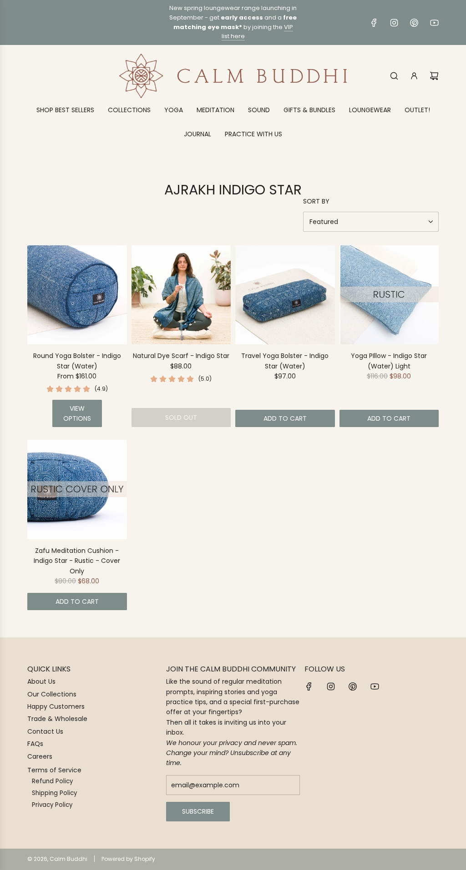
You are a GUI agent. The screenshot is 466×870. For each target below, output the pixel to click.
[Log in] (414, 76)
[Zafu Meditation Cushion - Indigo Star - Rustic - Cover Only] (77, 489)
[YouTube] (434, 22)
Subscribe (198, 811)
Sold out (181, 417)
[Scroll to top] (446, 860)
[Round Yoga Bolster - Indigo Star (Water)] (77, 295)
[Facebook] (374, 22)
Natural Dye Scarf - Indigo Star (181, 355)
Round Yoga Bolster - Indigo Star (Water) (77, 360)
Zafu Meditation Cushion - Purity (105, 846)
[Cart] (434, 76)
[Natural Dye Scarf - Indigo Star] (181, 295)
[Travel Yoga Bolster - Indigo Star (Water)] (285, 295)
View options (77, 413)
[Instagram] (394, 22)
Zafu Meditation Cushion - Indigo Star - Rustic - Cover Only (77, 561)
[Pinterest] (414, 22)
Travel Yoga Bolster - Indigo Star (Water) (285, 360)
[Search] (394, 76)
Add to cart (285, 418)
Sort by (316, 201)
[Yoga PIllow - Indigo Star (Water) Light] (389, 295)
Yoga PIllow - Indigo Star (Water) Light (389, 360)
